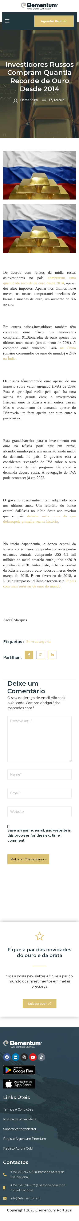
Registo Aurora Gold (18, 1148)
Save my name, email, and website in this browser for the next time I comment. (39, 835)
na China (68, 348)
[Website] (39, 813)
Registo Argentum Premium (24, 1139)
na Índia (9, 358)
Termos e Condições (18, 1109)
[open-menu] (7, 21)
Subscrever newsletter (19, 1129)
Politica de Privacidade (19, 1119)
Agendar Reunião (54, 21)
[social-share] (29, 655)
